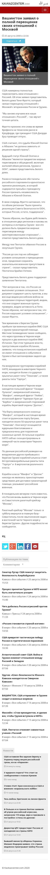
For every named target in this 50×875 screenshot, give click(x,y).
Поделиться (12, 41)
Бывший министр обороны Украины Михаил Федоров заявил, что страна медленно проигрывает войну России (23, 846)
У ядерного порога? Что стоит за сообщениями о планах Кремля (20, 775)
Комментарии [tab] (13, 564)
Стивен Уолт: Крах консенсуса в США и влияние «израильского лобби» (24, 789)
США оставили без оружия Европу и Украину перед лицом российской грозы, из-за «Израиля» (22, 761)
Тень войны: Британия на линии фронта (25, 801)
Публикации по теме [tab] (15, 559)
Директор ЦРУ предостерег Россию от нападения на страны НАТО (23, 831)
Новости (8, 750)
